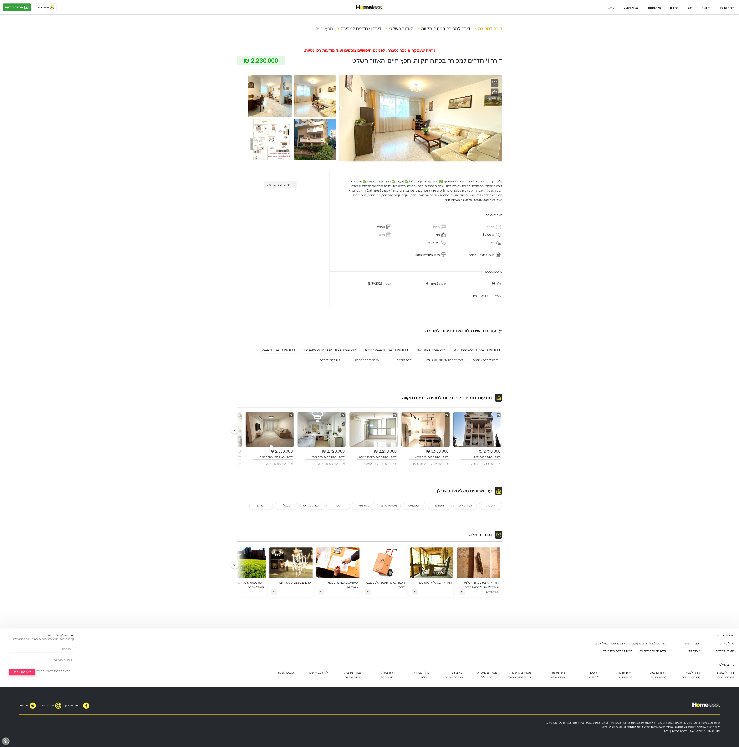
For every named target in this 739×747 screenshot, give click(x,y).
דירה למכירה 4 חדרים (485, 360)
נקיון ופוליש (465, 505)
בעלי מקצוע (631, 7)
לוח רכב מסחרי (691, 677)
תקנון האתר (713, 731)
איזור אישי (43, 7)
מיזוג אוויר (364, 505)
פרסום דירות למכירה (367, 360)
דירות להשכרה (725, 672)
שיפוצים (440, 505)
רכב (690, 7)
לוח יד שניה (592, 677)
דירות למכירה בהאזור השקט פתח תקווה (477, 349)
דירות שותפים (658, 672)
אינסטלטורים (389, 505)
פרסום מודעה (14, 7)
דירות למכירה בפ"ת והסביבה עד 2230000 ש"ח (330, 349)
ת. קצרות (457, 672)
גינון (338, 505)
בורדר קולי (694, 651)
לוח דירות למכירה (330, 360)
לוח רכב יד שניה (318, 672)
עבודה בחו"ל (489, 677)
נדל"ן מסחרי (421, 672)
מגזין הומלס (480, 534)
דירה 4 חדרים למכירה (361, 28)
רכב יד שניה (692, 643)
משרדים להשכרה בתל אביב (649, 643)
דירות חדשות (624, 672)
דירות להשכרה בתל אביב (611, 643)
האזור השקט (401, 28)
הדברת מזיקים (312, 505)
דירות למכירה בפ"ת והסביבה (278, 349)
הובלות (490, 505)
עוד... (611, 7)
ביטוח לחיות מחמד (519, 677)
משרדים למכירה (487, 672)
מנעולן (286, 505)
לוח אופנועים (658, 677)
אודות (667, 731)
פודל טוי (729, 643)
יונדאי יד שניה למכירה (653, 651)
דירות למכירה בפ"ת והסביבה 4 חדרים (386, 349)
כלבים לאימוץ (285, 672)
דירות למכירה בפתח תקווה (431, 349)
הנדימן (261, 505)
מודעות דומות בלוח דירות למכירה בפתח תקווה (447, 397)
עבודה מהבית (353, 672)
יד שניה (706, 7)
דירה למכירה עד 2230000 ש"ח (444, 360)
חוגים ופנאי (558, 677)
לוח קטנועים (625, 677)
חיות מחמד (654, 7)
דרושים (674, 7)
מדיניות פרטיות (679, 731)
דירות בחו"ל (388, 672)
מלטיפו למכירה (725, 651)
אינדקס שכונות (454, 677)
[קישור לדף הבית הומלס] (369, 7)
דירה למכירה (490, 28)
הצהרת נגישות (697, 731)
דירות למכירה (692, 672)
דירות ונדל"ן (727, 7)
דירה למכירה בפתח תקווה (446, 28)
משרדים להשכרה (520, 672)
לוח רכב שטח (725, 677)
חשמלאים (414, 505)
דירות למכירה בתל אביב (618, 651)
